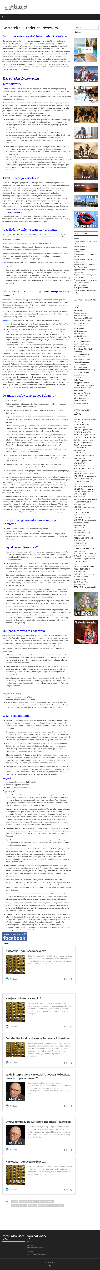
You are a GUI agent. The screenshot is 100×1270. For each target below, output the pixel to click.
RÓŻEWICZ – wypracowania (85, 553)
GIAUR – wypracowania (83, 445)
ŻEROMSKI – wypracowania (85, 587)
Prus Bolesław (79, 346)
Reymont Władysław (81, 362)
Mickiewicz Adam (80, 331)
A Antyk (76, 239)
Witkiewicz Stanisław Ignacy (84, 370)
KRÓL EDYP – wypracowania (85, 476)
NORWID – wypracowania (84, 507)
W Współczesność (81, 288)
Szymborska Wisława (82, 393)
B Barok (77, 257)
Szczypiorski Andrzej (82, 383)
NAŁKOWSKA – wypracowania (85, 499)
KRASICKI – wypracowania (84, 473)
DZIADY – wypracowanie (83, 440)
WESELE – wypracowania (84, 566)
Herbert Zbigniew (80, 395)
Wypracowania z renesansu (84, 254)
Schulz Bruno (79, 375)
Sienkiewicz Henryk (81, 344)
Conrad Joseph (80, 365)
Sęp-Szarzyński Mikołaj (83, 318)
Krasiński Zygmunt (81, 336)
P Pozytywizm (79, 272)
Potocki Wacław (80, 326)
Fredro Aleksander (81, 339)
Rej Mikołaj (78, 310)
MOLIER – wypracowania (83, 492)
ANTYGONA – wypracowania (85, 419)
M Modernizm (79, 277)
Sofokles (77, 308)
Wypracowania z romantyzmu (85, 270)
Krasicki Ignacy (79, 328)
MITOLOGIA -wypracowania (84, 489)
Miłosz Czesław (80, 398)
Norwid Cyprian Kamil (82, 341)
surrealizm (32, 1205)
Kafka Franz (78, 380)
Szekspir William (80, 315)
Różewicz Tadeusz (81, 403)
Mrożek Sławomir (80, 401)
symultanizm (43, 1205)
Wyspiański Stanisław (82, 359)
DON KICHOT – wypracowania (85, 437)
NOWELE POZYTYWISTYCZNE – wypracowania (83, 512)
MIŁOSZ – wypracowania (83, 486)
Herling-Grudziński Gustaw (84, 385)
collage (14, 1201)
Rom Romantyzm (80, 267)
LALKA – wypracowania (83, 479)
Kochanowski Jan (80, 313)
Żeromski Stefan (80, 357)
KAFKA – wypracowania (83, 461)
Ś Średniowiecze (80, 244)
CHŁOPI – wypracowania (83, 430)
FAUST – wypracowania (83, 442)
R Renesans (78, 252)
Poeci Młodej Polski (81, 354)
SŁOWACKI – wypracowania (84, 556)
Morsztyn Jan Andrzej (82, 321)
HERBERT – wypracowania (84, 453)
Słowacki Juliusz (80, 334)
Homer (76, 305)
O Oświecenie (79, 262)
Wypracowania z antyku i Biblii (85, 241)
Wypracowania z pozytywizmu (85, 275)
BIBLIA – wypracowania (83, 422)
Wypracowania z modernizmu (85, 280)
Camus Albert (79, 377)
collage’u (33, 589)
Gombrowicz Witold (81, 372)
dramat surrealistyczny (45, 1201)
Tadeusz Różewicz (57, 1205)
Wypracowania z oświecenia (84, 264)
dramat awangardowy (27, 1201)
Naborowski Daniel (81, 323)
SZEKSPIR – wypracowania (84, 559)
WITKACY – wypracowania (84, 574)
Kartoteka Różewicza (19, 1205)
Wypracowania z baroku (83, 259)
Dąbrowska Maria (80, 367)
